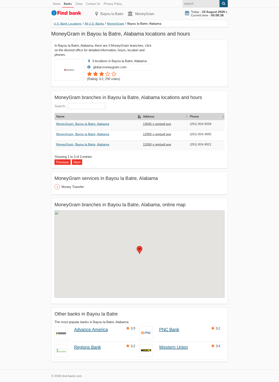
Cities (79, 3)
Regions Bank (87, 347)
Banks (68, 3)
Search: (60, 106)
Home (56, 3)
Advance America (91, 329)
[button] (139, 250)
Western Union (173, 347)
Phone (194, 116)
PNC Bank (169, 329)
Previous (62, 162)
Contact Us (93, 3)
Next (77, 162)
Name (60, 116)
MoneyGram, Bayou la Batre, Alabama (82, 124)
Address (148, 116)
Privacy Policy (113, 3)
